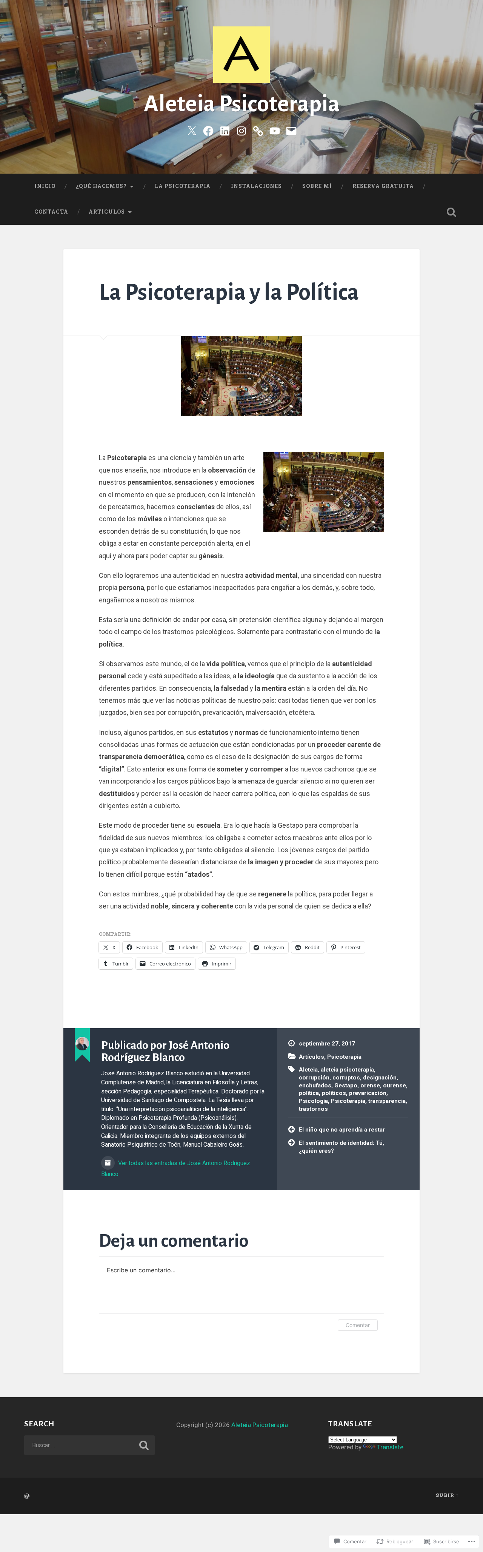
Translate (390, 1447)
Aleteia (308, 1069)
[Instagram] (241, 130)
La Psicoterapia (183, 186)
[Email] (291, 130)
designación (380, 1077)
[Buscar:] (89, 1445)
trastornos (313, 1108)
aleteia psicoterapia (347, 1069)
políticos (334, 1093)
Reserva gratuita (383, 186)
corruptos (346, 1077)
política (309, 1093)
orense (370, 1085)
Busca (451, 212)
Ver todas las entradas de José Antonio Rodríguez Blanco (175, 1168)
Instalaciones (256, 186)
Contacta (51, 211)
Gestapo (345, 1085)
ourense (394, 1085)
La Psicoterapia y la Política (229, 292)
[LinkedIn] (225, 130)
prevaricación (367, 1093)
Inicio (44, 186)
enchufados (315, 1085)
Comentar (358, 1325)
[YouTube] (275, 130)
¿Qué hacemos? (101, 186)
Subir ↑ (447, 1495)
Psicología (313, 1101)
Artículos (107, 211)
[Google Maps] (258, 130)
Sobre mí (317, 186)
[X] (192, 130)
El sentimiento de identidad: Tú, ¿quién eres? (341, 1146)
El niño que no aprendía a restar (342, 1129)
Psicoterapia (344, 1056)
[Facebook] (208, 130)
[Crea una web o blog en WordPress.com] (26, 1496)
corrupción (314, 1077)
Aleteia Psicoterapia (242, 104)
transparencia (387, 1101)
